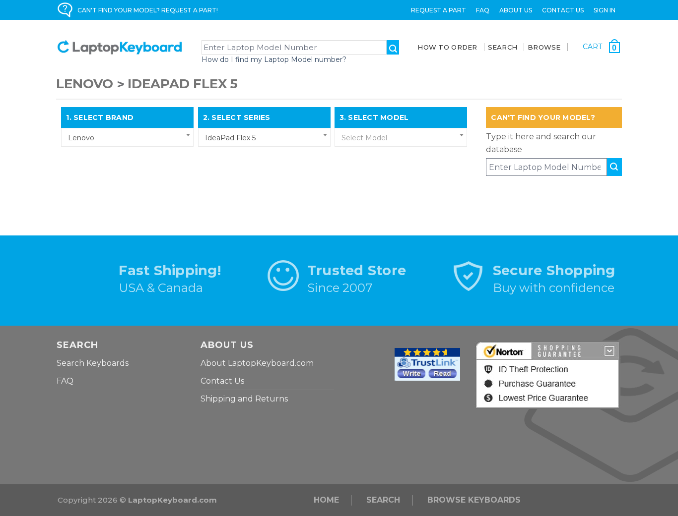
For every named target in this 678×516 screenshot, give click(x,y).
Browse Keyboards (474, 500)
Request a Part (438, 10)
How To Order (447, 47)
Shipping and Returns (244, 398)
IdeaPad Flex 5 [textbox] (230, 137)
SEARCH (503, 47)
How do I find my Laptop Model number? (274, 59)
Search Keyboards (93, 363)
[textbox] (401, 138)
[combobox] (127, 137)
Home (326, 500)
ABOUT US (515, 10)
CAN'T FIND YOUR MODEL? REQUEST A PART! (147, 10)
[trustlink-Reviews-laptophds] (427, 363)
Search (383, 500)
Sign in (604, 10)
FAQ (482, 10)
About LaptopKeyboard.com (257, 363)
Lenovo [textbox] (81, 137)
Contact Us (563, 10)
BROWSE (544, 47)
